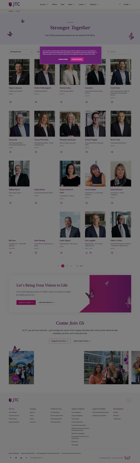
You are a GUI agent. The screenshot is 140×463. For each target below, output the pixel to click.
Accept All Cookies (77, 59)
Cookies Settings (63, 59)
